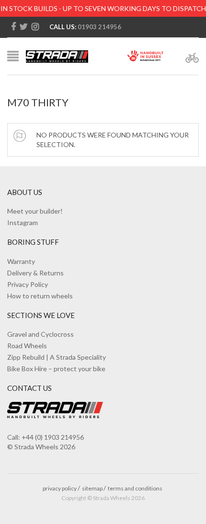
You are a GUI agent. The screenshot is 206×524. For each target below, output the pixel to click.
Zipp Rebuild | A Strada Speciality (56, 357)
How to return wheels (40, 296)
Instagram (22, 222)
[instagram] (35, 27)
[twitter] (24, 27)
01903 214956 (99, 27)
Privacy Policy (27, 284)
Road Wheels (27, 346)
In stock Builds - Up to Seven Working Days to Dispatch (103, 8)
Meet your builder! (35, 211)
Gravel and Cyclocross (40, 334)
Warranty (21, 261)
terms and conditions (135, 488)
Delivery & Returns (35, 273)
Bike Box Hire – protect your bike (56, 369)
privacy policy (60, 488)
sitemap (92, 488)
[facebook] (13, 27)
